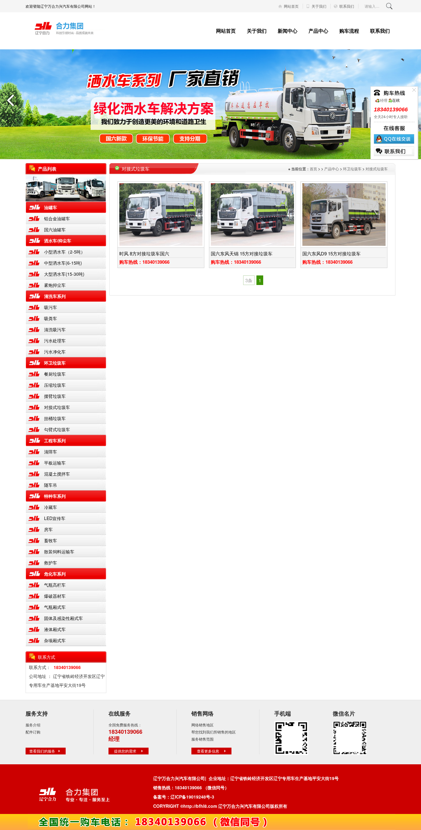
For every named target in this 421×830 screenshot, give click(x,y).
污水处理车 (55, 340)
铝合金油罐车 (57, 218)
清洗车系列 (55, 296)
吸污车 (50, 307)
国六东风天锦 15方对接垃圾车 (241, 253)
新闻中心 (287, 30)
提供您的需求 (125, 751)
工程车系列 (55, 440)
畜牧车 (50, 540)
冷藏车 (50, 507)
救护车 (50, 563)
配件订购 (33, 731)
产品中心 (318, 30)
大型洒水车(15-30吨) (64, 274)
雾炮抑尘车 (55, 285)
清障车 (50, 451)
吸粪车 (50, 318)
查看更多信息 (208, 751)
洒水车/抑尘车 (57, 240)
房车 (48, 529)
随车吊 (50, 485)
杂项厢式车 (55, 640)
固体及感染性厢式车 (63, 618)
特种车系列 (55, 496)
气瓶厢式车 (55, 607)
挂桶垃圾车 (55, 418)
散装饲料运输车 (59, 551)
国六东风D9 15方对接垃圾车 (331, 253)
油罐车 (50, 207)
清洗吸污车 (55, 329)
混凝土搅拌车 (57, 474)
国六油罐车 (55, 229)
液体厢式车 (55, 629)
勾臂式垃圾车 (57, 429)
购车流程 (349, 30)
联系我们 (346, 6)
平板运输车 (55, 463)
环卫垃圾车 (55, 363)
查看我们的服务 (42, 751)
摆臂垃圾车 (55, 396)
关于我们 (319, 6)
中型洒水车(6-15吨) (63, 263)
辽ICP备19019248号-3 (192, 797)
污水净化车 (55, 352)
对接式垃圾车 (57, 407)
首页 (313, 168)
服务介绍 (33, 724)
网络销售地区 (202, 724)
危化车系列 (55, 574)
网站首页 (291, 6)
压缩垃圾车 (55, 385)
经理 (383, 100)
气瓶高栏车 (55, 585)
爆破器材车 (55, 596)
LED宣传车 (54, 518)
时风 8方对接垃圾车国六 (144, 253)
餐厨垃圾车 (55, 374)
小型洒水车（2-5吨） (64, 252)
